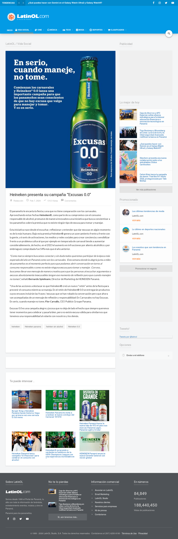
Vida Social (24, 43)
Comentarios (68, 200)
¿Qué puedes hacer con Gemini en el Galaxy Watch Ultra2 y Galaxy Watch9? (152, 146)
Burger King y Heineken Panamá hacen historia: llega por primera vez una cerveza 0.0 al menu (25, 414)
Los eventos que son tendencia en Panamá (149, 248)
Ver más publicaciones (146, 189)
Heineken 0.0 (74, 326)
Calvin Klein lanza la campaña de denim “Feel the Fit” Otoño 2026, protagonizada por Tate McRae (153, 177)
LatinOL (10, 43)
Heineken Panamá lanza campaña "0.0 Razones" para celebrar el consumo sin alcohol (25, 456)
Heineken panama (33, 326)
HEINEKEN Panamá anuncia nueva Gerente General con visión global (92, 455)
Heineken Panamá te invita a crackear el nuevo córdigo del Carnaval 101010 (60, 415)
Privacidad (143, 533)
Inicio (10, 30)
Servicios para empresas (106, 506)
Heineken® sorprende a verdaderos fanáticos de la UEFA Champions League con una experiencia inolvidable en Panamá (60, 454)
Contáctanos (100, 514)
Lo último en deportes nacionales (148, 229)
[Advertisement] (121, 15)
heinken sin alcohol (54, 326)
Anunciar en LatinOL (104, 490)
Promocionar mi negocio (146, 268)
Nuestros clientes (102, 502)
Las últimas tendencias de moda (148, 211)
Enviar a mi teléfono (135, 355)
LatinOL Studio (101, 498)
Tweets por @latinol (128, 336)
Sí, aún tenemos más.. (68, 517)
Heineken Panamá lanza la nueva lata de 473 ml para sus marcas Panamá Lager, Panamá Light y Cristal (93, 426)
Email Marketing (102, 494)
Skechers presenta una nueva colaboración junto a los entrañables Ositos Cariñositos (153, 161)
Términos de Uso (129, 533)
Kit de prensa (101, 510)
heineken (16, 326)
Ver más (136, 220)
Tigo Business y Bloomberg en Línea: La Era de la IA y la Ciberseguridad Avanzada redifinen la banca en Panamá (153, 133)
